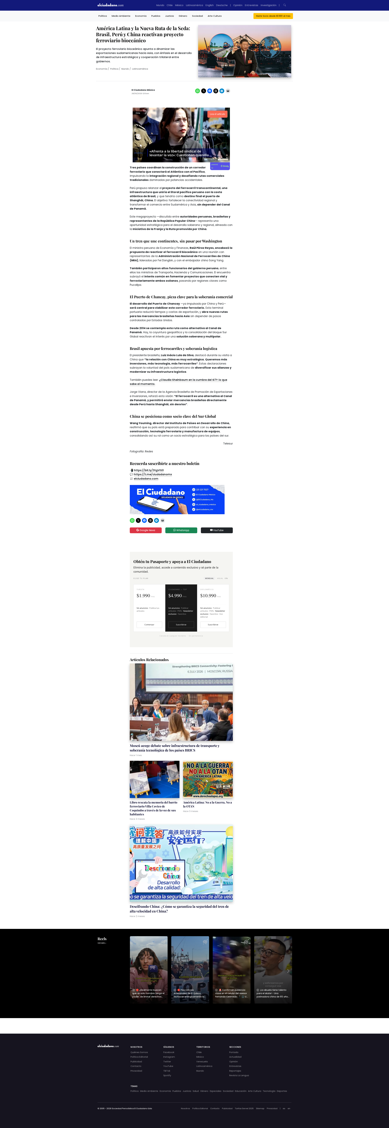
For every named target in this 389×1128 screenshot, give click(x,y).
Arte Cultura (215, 15)
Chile (170, 5)
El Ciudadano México (143, 90)
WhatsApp (182, 530)
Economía (140, 15)
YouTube (218, 530)
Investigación (268, 5)
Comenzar (149, 624)
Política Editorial (139, 1056)
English (209, 5)
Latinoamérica (194, 5)
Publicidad (136, 1061)
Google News (147, 530)
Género (183, 15)
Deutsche (222, 5)
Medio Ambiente (121, 15)
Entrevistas (251, 5)
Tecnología (269, 1091)
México (179, 5)
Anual (222, 578)
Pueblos (155, 15)
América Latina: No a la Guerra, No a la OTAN (207, 804)
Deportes (282, 1091)
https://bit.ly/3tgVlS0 (149, 470)
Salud (196, 1091)
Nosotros (185, 1108)
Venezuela (202, 1061)
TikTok (166, 1070)
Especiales (215, 1091)
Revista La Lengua (239, 1075)
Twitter (167, 1061)
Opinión (237, 5)
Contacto (136, 1066)
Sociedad (197, 15)
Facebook (168, 1052)
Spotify (167, 1075)
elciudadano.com (146, 478)
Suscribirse (181, 624)
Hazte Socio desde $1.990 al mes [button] (273, 15)
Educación (240, 1091)
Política (102, 15)
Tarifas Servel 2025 (244, 1108)
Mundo (160, 5)
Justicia (169, 15)
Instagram (169, 1056)
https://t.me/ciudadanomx (153, 474)
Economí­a (101, 68)
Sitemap (260, 1108)
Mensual (209, 578)
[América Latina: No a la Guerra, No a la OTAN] (208, 780)
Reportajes (235, 1070)
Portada (233, 1052)
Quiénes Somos (139, 1052)
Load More (194, 1023)
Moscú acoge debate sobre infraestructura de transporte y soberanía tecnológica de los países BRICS (174, 747)
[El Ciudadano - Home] (110, 5)
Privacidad (136, 1070)
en (289, 1108)
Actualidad (235, 1056)
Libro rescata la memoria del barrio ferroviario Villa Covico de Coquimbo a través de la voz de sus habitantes (153, 808)
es (284, 1108)
